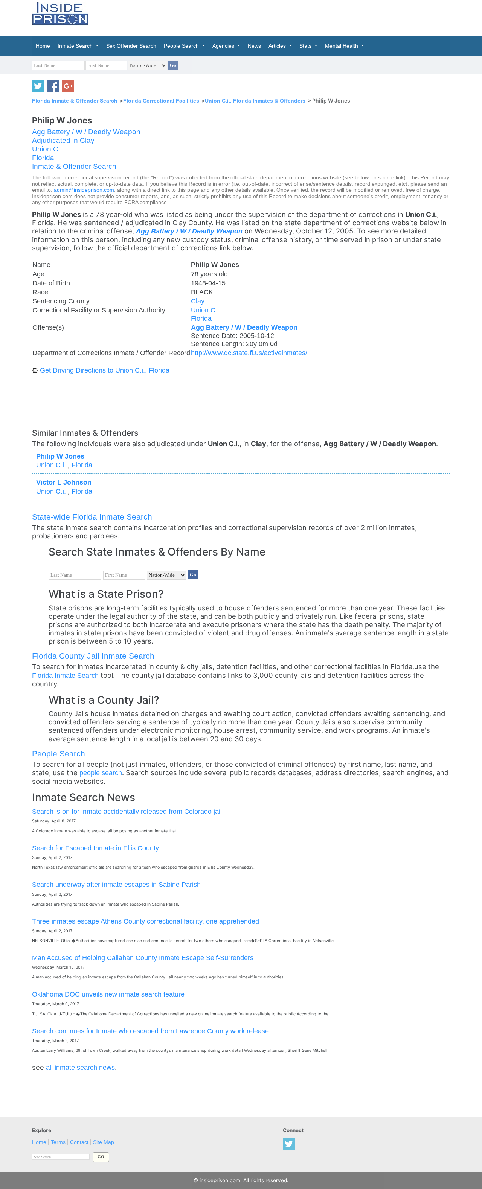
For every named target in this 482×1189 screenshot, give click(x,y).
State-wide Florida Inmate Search (92, 516)
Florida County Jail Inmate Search (93, 655)
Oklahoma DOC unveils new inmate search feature (108, 994)
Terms (58, 1142)
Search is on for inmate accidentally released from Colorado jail (127, 811)
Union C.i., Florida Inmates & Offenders (255, 101)
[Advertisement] (276, 17)
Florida (43, 158)
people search (100, 773)
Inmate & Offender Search (74, 166)
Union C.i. (48, 149)
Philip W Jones (60, 456)
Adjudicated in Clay (63, 140)
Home (39, 1142)
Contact (79, 1142)
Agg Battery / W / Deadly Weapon (86, 132)
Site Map (103, 1142)
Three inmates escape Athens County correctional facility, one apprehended (145, 921)
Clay (197, 301)
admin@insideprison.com (84, 190)
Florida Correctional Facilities (161, 101)
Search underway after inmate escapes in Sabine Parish (116, 884)
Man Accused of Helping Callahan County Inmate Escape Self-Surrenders (142, 958)
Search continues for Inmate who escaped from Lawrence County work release (150, 1031)
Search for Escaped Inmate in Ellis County (95, 848)
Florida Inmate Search (65, 675)
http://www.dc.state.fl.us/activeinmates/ (249, 353)
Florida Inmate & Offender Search (74, 101)
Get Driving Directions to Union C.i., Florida (104, 370)
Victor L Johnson (64, 482)
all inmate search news (80, 1067)
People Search (58, 753)
